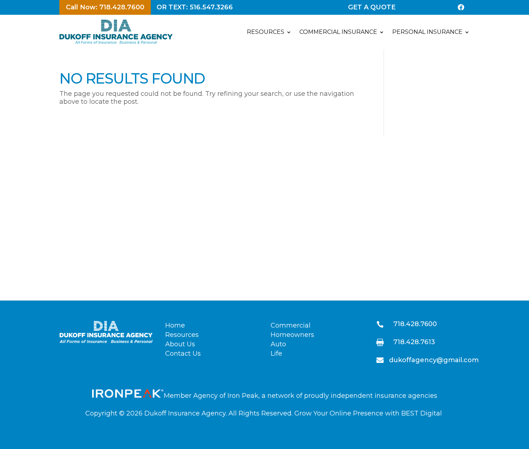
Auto (278, 344)
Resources (182, 335)
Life (276, 353)
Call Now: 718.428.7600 (105, 7)
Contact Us (183, 353)
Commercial (291, 325)
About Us (180, 344)
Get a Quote (371, 7)
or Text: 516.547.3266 (195, 7)
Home (175, 325)
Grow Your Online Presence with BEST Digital (368, 413)
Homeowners (292, 335)
